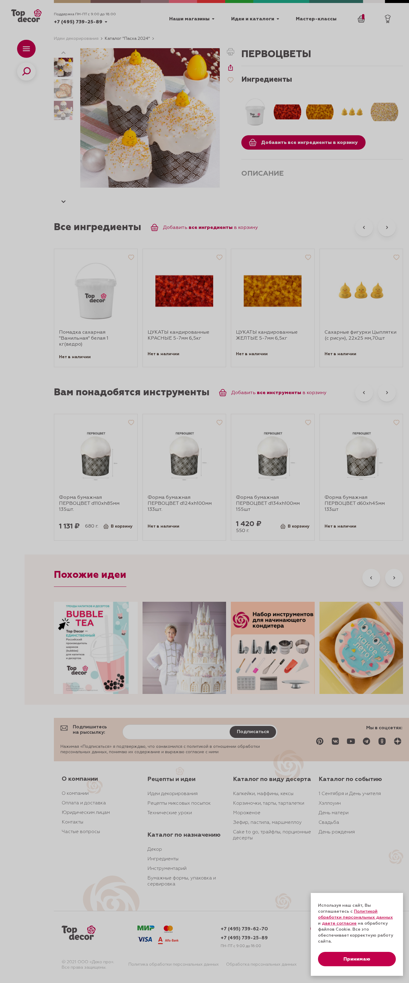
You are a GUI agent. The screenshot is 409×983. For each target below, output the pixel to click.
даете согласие (339, 923)
